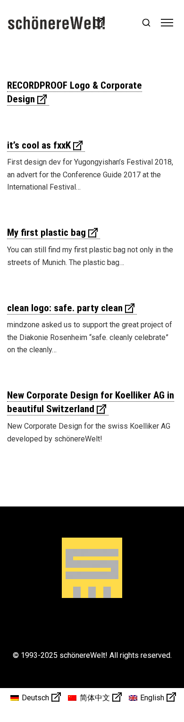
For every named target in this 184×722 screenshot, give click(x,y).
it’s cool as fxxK (39, 145)
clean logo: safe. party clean (65, 308)
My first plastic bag (46, 232)
